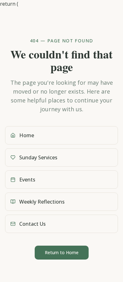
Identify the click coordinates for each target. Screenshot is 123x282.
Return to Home (62, 252)
